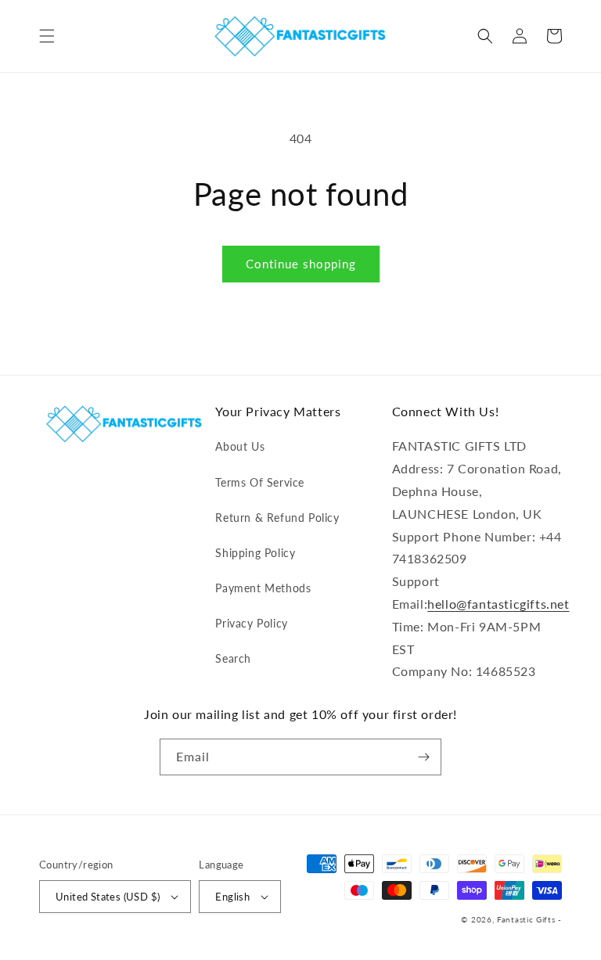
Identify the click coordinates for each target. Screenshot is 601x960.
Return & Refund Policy (277, 517)
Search (233, 658)
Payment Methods (263, 588)
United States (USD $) (108, 896)
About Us (240, 446)
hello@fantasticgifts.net (498, 603)
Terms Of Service (259, 482)
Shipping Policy (255, 552)
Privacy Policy (251, 623)
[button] (47, 36)
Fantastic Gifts (526, 919)
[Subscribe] (423, 757)
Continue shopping (301, 264)
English (232, 896)
